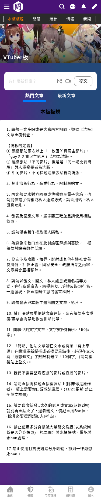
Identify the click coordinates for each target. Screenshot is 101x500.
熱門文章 (34, 95)
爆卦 (54, 19)
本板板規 (16, 19)
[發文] (94, 6)
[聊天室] (72, 6)
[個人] (91, 489)
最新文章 (67, 95)
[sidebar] (6, 7)
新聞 (87, 19)
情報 (70, 19)
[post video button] (68, 81)
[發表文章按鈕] (50, 76)
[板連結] (50, 43)
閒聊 (37, 19)
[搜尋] (62, 6)
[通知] (83, 6)
